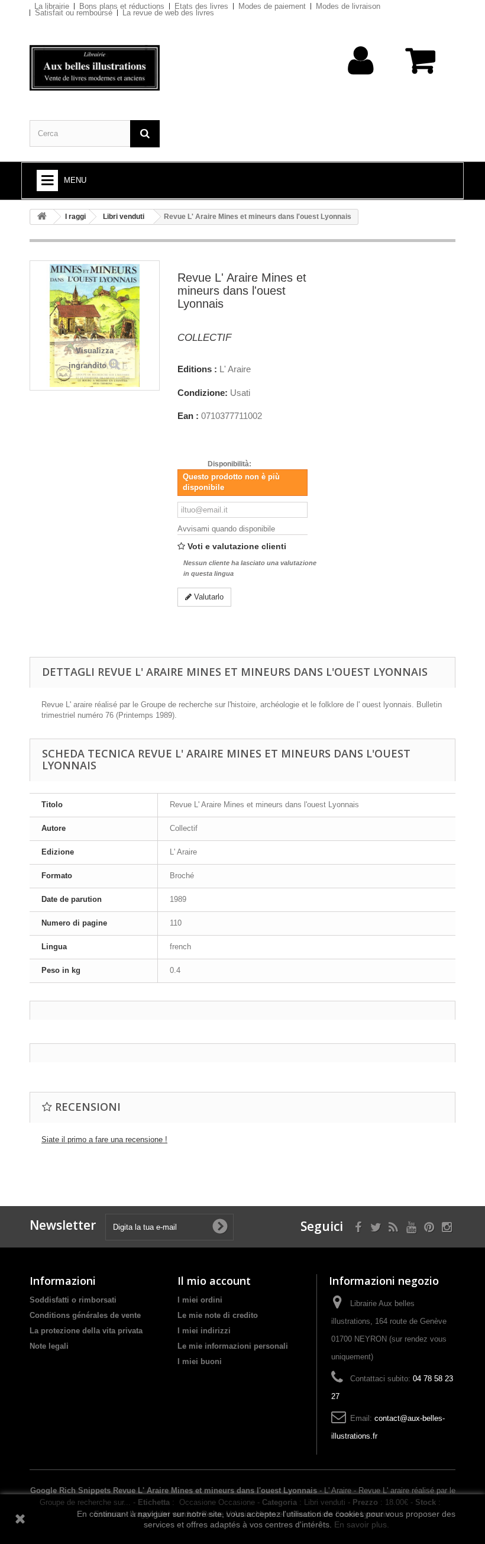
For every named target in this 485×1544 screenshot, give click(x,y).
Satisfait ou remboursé (73, 12)
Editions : (197, 369)
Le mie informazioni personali (232, 1346)
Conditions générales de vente (85, 1315)
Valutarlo (208, 596)
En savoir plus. (361, 1524)
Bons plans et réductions (121, 6)
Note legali (49, 1346)
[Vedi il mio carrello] (421, 66)
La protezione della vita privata (86, 1330)
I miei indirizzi (204, 1330)
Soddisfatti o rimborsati (73, 1299)
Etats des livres (201, 6)
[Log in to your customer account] (361, 79)
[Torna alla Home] (42, 216)
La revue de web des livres (168, 12)
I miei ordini (199, 1299)
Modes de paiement (272, 6)
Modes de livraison (348, 6)
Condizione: (202, 393)
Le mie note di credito (217, 1315)
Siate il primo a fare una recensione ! (104, 1139)
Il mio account (214, 1281)
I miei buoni (199, 1361)
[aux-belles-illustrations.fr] (95, 68)
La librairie (51, 6)
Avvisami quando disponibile (226, 528)
